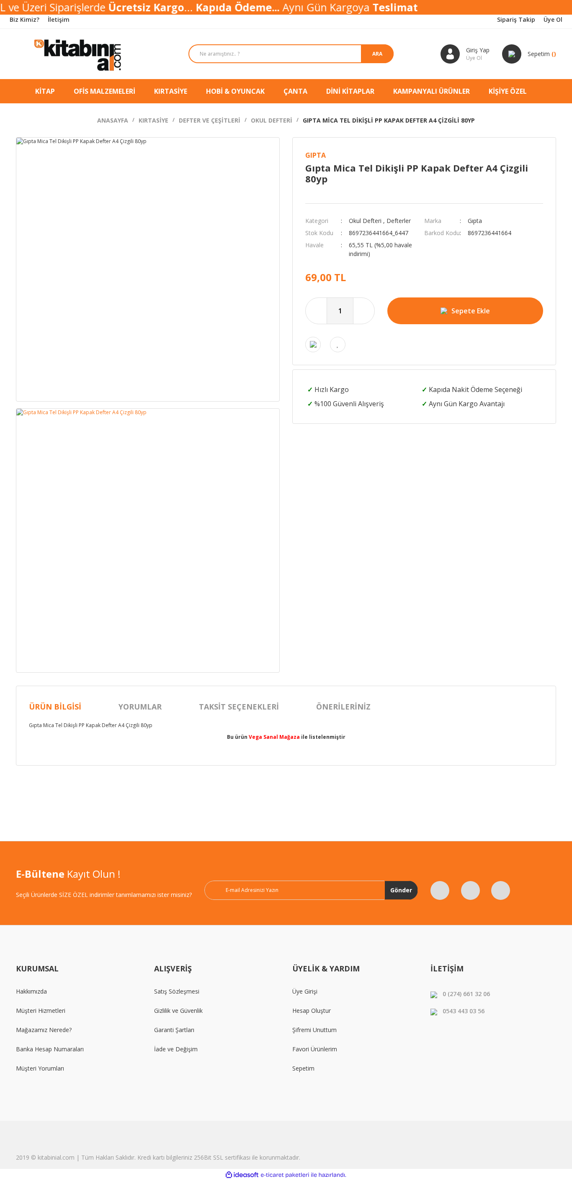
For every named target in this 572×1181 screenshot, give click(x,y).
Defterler (398, 221)
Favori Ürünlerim (314, 1049)
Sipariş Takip (516, 19)
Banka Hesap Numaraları (50, 1049)
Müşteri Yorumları (40, 1068)
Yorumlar (140, 707)
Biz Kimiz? (24, 19)
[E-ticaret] (284, 1175)
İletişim (59, 19)
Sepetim (303, 1068)
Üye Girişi (304, 991)
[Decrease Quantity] (316, 311)
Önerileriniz (343, 707)
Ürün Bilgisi (55, 707)
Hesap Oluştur (311, 1010)
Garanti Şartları (174, 1030)
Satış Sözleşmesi (176, 991)
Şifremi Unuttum (314, 1030)
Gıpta (315, 155)
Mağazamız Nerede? (44, 1030)
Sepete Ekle (470, 310)
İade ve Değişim (176, 1049)
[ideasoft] (242, 1175)
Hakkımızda (31, 991)
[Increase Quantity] (363, 311)
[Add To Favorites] (337, 344)
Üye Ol (553, 19)
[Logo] (78, 54)
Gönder (401, 890)
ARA (377, 53)
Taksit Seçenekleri (239, 707)
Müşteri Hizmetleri (40, 1010)
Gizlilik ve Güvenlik (178, 1010)
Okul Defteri (365, 221)
